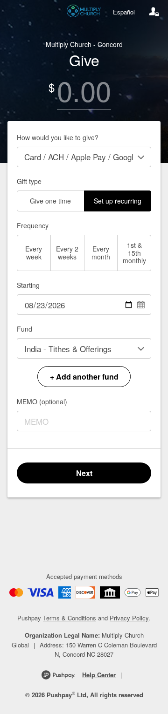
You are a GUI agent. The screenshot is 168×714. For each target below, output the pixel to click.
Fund (24, 328)
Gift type (29, 181)
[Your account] (154, 11)
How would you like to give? (57, 137)
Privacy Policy (129, 617)
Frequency (33, 225)
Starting (28, 285)
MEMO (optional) (42, 401)
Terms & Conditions (69, 617)
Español (124, 11)
